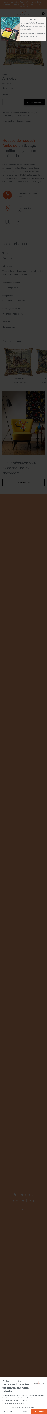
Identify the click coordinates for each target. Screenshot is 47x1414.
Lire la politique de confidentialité (13, 1404)
